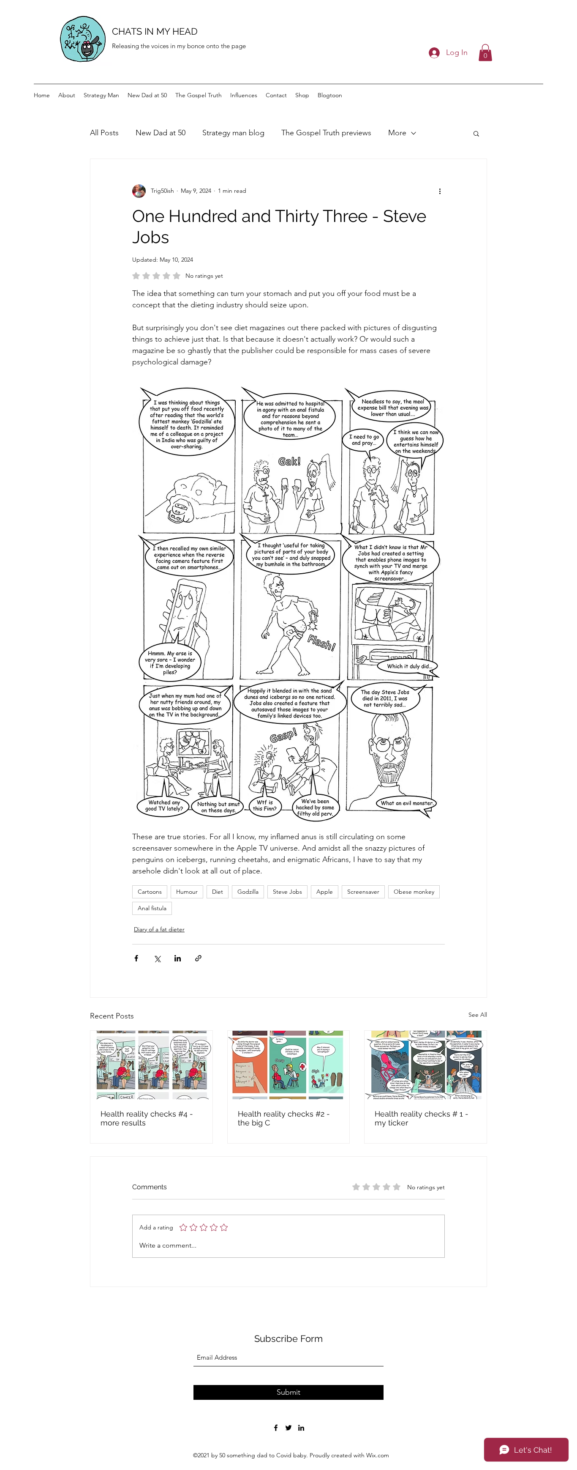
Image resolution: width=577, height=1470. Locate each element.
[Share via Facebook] (136, 958)
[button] (485, 52)
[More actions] (440, 191)
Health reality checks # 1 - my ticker (421, 1118)
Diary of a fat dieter (159, 929)
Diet (217, 891)
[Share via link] (198, 958)
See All (477, 1014)
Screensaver (363, 891)
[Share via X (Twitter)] (157, 958)
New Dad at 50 (160, 132)
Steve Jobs (287, 891)
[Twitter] (288, 1427)
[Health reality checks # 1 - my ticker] (426, 1065)
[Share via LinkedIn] (178, 958)
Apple (324, 891)
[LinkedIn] (301, 1427)
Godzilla (248, 891)
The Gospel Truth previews (326, 132)
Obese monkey (414, 891)
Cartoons (150, 891)
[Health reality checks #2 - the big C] (289, 1065)
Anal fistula (152, 908)
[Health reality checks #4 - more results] (151, 1065)
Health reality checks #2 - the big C (284, 1118)
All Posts (104, 132)
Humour (187, 891)
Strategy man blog (233, 132)
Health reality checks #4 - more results (147, 1118)
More (397, 132)
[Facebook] (276, 1427)
